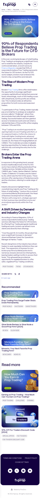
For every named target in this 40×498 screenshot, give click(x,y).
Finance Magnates (9, 68)
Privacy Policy (31, 458)
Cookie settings (22, 462)
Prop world (16, 9)
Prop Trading (13, 90)
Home (3, 9)
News (9, 9)
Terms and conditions (12, 458)
